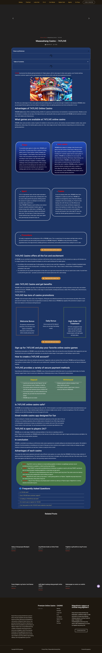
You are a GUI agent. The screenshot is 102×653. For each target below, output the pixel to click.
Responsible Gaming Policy (54, 649)
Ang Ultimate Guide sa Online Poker (49, 547)
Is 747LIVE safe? (24, 492)
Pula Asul (28, 2)
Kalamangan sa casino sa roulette (75, 584)
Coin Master (52, 2)
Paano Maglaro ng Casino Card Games (22, 584)
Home (41, 37)
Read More (13, 550)
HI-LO (44, 2)
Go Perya (77, 2)
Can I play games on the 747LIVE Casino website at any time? (36, 505)
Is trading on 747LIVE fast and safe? (29, 498)
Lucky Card (36, 2)
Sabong (20, 2)
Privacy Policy (45, 649)
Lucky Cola (40, 608)
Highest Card (61, 2)
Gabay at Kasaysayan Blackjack (20, 547)
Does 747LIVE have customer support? (30, 495)
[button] (13, 18)
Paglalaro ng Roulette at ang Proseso (76, 547)
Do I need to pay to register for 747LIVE (30, 502)
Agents (70, 2)
